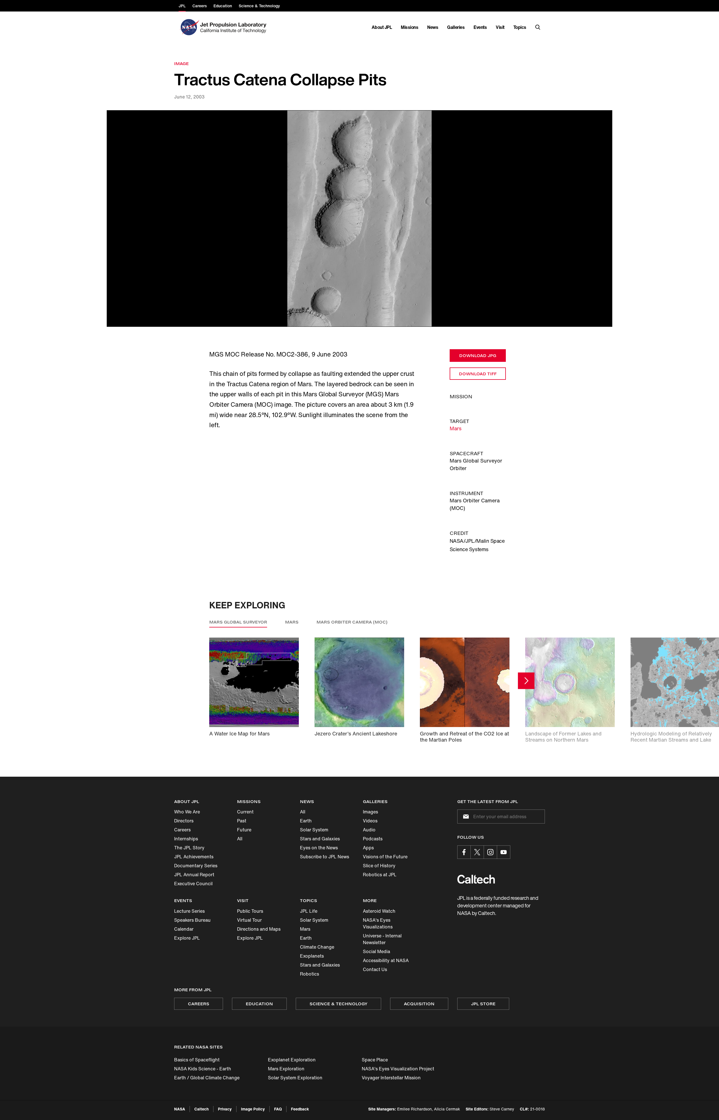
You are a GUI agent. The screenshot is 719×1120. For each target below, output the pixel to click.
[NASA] (189, 27)
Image (181, 63)
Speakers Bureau (192, 920)
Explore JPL (187, 938)
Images (370, 811)
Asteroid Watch (379, 911)
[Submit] (465, 816)
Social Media (376, 951)
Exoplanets (312, 956)
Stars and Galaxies (320, 838)
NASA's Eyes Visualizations (378, 923)
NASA (179, 1109)
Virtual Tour (249, 920)
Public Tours (250, 911)
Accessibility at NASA (386, 960)
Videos (370, 820)
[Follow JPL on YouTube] (503, 852)
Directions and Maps (259, 929)
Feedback (300, 1109)
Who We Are (187, 811)
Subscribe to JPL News (324, 856)
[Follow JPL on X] (477, 852)
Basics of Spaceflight (197, 1059)
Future (244, 829)
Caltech (201, 1109)
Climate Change (317, 947)
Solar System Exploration (295, 1077)
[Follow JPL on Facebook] (464, 852)
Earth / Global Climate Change (207, 1077)
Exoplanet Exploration (292, 1059)
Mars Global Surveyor (238, 622)
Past (241, 820)
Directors (184, 820)
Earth (306, 820)
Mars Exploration (286, 1068)
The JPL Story (189, 847)
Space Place (375, 1059)
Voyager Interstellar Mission (391, 1077)
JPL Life (308, 911)
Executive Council (193, 883)
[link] (359, 218)
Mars (455, 428)
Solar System (314, 829)
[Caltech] (476, 879)
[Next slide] (526, 680)
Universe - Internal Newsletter (382, 939)
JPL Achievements (193, 856)
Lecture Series (189, 911)
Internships (186, 838)
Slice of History (379, 865)
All (239, 838)
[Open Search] (538, 27)
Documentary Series (195, 865)
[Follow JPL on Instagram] (490, 852)
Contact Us (375, 969)
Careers (182, 829)
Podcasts (373, 838)
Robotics (309, 973)
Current (245, 811)
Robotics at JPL (380, 874)
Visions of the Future (385, 856)
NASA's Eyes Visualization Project (398, 1068)
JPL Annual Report (194, 874)
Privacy (225, 1109)
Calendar (184, 929)
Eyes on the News (319, 847)
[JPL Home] (234, 27)
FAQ (278, 1109)
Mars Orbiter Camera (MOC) (352, 622)
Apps (368, 847)
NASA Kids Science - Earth (202, 1068)
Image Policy (253, 1109)
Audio (369, 829)
